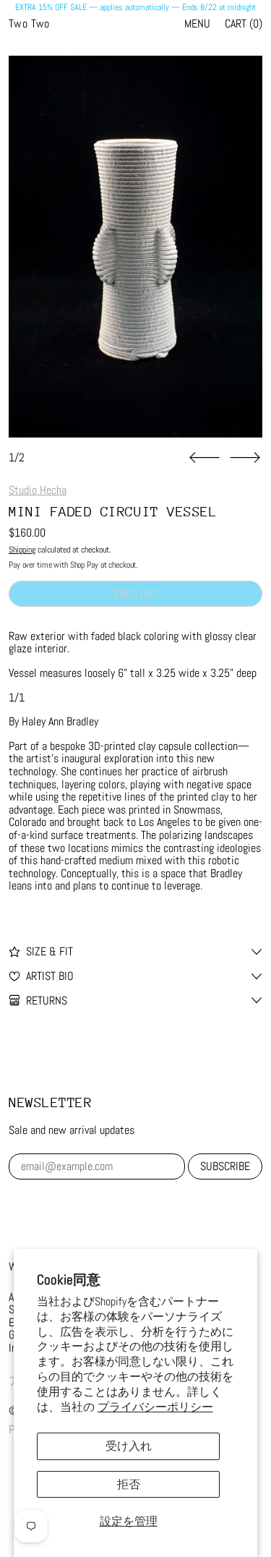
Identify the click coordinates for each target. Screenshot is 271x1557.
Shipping (22, 549)
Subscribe (225, 1166)
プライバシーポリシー (155, 1407)
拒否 (128, 1484)
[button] (135, 247)
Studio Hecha (37, 490)
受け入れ (129, 1446)
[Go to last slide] (204, 457)
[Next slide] (245, 457)
